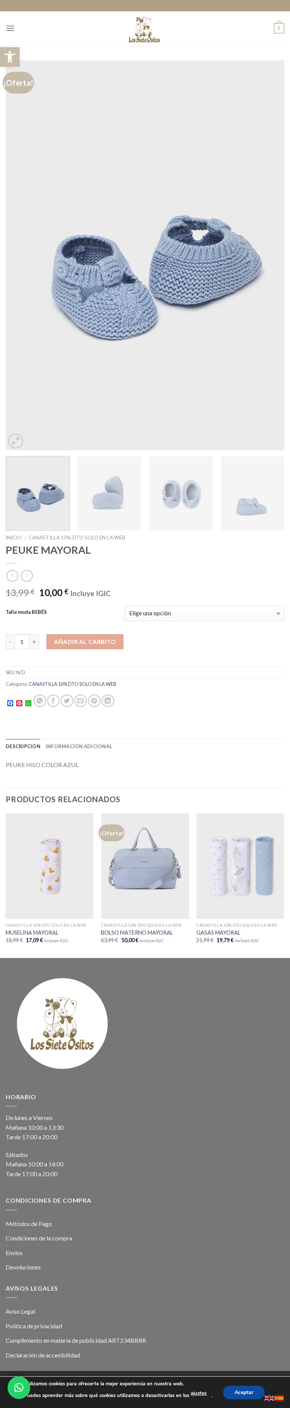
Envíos (14, 1252)
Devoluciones (23, 1267)
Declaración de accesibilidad (43, 1355)
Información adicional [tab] (79, 746)
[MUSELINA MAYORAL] (50, 865)
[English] (270, 1397)
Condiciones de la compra (39, 1238)
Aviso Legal (20, 1311)
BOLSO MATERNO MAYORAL (137, 932)
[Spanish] (279, 1397)
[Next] (269, 255)
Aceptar (243, 1392)
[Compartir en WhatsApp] (40, 701)
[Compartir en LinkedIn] (108, 701)
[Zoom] (15, 441)
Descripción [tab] (23, 746)
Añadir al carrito (85, 641)
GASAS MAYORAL (218, 932)
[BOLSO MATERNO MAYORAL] (145, 865)
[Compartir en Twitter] (67, 701)
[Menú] (10, 28)
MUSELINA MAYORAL (32, 932)
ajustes (199, 1393)
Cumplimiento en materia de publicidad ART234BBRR (76, 1340)
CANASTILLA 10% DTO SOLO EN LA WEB (77, 538)
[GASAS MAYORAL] (240, 865)
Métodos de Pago (29, 1223)
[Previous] (21, 255)
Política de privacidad (34, 1325)
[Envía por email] (80, 701)
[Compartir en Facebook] (53, 701)
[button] (10, 57)
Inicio (14, 538)
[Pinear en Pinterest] (94, 701)
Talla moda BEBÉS (26, 612)
